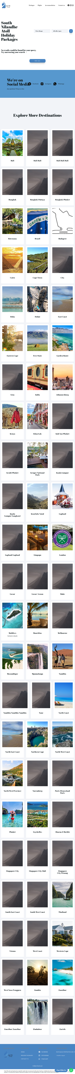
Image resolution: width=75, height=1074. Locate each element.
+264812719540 (60, 1055)
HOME (23, 1052)
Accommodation (50, 5)
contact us (25, 1058)
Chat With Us (61, 1070)
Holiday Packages (27, 1055)
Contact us (61, 5)
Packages (31, 5)
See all (37, 60)
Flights (40, 5)
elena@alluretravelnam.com (64, 1052)
